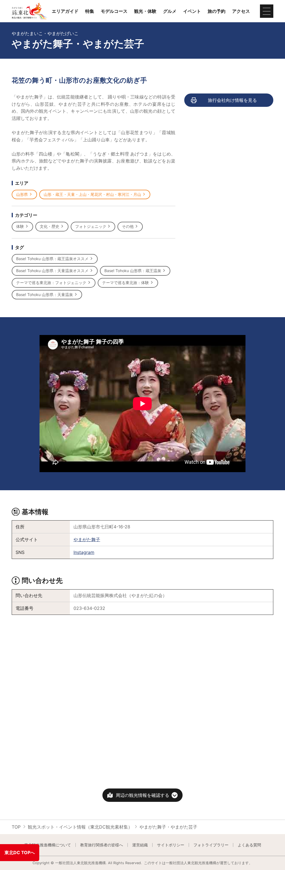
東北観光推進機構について (47, 845)
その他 (128, 226)
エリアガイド (65, 11)
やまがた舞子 (86, 539)
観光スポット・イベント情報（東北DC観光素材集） (80, 827)
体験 (20, 226)
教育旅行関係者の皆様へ (101, 845)
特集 (89, 11)
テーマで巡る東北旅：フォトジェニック (51, 282)
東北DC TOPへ (19, 852)
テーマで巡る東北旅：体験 (125, 282)
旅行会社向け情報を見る (232, 100)
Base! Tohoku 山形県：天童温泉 (44, 294)
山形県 (22, 194)
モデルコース (114, 11)
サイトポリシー (170, 845)
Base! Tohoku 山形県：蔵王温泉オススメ (52, 258)
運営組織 (140, 845)
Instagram (83, 552)
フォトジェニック (90, 226)
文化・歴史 (49, 226)
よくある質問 (249, 845)
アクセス (241, 11)
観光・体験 (145, 11)
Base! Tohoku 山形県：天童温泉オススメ (52, 270)
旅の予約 (216, 11)
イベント (192, 11)
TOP (16, 827)
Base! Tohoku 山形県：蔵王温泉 (132, 270)
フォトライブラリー (211, 845)
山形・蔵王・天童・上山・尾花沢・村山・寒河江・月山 (92, 194)
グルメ (169, 11)
